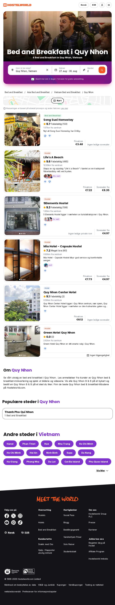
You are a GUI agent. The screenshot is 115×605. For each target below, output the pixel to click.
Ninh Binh (52, 452)
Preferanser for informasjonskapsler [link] (39, 591)
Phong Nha (33, 461)
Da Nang (86, 452)
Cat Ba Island (72, 461)
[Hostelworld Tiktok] (20, 522)
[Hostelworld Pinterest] (13, 522)
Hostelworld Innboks (98, 559)
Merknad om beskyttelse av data (20, 585)
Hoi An (33, 452)
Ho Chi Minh (86, 443)
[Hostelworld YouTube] (6, 522)
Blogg (66, 522)
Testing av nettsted (94, 585)
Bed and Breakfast (53, 116)
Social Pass (69, 515)
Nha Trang (64, 443)
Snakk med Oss (45, 544)
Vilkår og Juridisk (46, 585)
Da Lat (52, 461)
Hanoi (10, 443)
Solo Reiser (69, 544)
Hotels (41, 522)
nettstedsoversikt (12, 591)
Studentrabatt (70, 551)
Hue (46, 443)
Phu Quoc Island (98, 461)
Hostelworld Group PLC (97, 515)
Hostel (47, 153)
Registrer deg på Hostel (97, 544)
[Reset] (47, 70)
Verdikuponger (76, 585)
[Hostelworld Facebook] (6, 516)
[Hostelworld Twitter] (13, 516)
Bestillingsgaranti (71, 530)
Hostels (41, 515)
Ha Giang (12, 461)
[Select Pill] (102, 5)
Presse (92, 522)
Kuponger (61, 585)
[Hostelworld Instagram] (20, 516)
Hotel (47, 288)
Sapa (69, 452)
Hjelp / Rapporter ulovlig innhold (46, 551)
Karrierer (93, 530)
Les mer (64, 108)
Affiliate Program (96, 551)
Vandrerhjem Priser (73, 537)
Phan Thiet (28, 443)
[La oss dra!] (102, 70)
